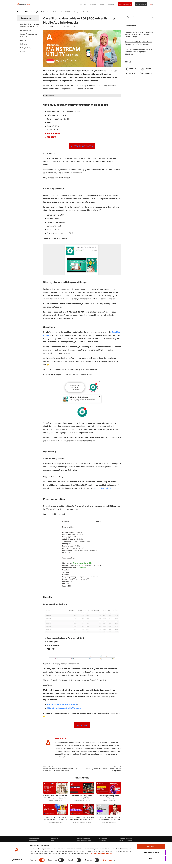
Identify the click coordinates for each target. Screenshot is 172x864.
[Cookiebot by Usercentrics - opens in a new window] (17, 860)
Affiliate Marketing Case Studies (35, 12)
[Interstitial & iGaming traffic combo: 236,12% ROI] (82, 788)
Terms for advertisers (126, 840)
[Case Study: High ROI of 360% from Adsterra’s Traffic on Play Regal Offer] (108, 809)
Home (19, 12)
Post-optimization (26, 48)
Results (22, 52)
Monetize (93, 4)
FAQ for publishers (84, 840)
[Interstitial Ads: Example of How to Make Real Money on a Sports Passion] (82, 809)
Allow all (151, 846)
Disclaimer (49, 96)
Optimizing (23, 44)
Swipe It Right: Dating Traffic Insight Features (108, 797)
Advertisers (34, 839)
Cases (102, 4)
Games (53, 840)
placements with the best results (106, 488)
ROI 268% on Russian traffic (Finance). (64, 708)
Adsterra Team (54, 27)
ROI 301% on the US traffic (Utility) (62, 704)
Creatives (23, 40)
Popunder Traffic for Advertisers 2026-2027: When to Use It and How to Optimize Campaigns (139, 34)
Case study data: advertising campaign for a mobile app (29, 25)
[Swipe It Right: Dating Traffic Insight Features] (108, 788)
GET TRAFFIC (82, 725)
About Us (102, 840)
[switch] (61, 860)
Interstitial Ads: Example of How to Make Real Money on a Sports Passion (82, 818)
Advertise (82, 4)
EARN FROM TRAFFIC (125, 4)
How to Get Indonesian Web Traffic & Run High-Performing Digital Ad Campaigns (138, 51)
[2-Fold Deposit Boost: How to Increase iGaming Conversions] (55, 809)
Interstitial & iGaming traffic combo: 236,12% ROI (82, 797)
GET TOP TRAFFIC (141, 4)
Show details (107, 860)
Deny (151, 858)
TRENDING (111, 4)
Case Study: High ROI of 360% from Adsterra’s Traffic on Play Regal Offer (108, 818)
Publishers (33, 840)
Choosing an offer (26, 30)
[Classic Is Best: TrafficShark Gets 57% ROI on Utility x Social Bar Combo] (55, 788)
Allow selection (151, 852)
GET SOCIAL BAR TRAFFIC (82, 146)
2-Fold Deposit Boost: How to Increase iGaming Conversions (55, 818)
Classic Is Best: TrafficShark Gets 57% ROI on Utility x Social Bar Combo (55, 797)
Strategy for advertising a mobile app (28, 35)
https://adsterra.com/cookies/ (101, 853)
